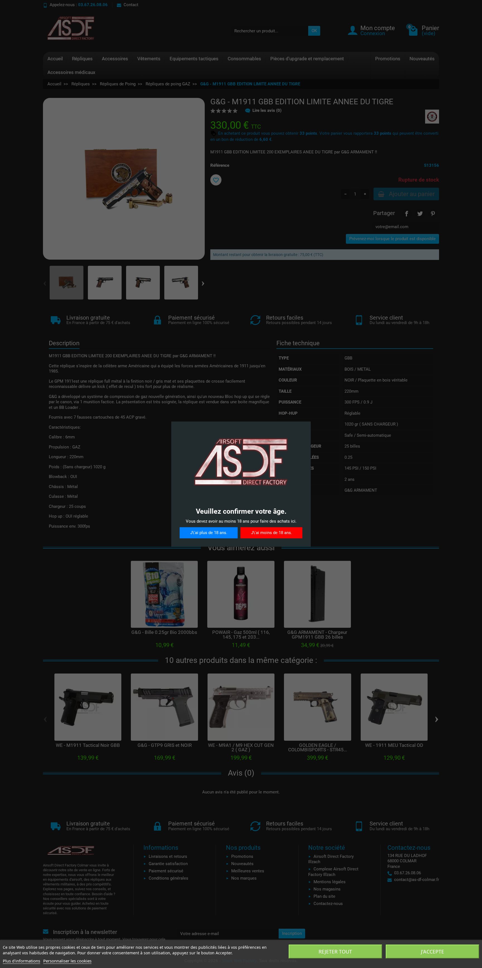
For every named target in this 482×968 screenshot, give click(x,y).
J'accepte (432, 951)
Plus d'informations (21, 961)
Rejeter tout (335, 951)
